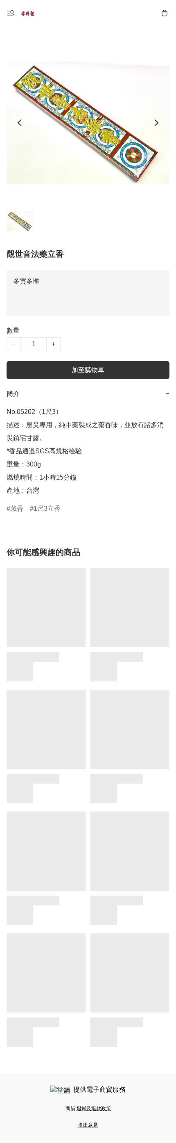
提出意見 (88, 1125)
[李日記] (27, 13)
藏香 (16, 508)
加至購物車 (88, 369)
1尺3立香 (47, 508)
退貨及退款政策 (94, 1108)
